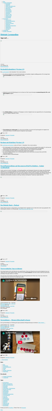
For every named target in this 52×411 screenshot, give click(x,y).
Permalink (12, 135)
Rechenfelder (8, 17)
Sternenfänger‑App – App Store (7, 328)
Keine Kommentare (4, 66)
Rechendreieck (9, 10)
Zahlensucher (8, 28)
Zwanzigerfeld (8, 11)
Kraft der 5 (5, 402)
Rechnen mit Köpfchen (10, 21)
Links (4, 369)
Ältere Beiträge (4, 359)
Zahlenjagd (8, 24)
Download (3, 304)
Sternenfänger (8, 19)
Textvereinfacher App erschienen (11, 268)
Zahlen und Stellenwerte (10, 6)
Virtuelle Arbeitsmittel (7, 2)
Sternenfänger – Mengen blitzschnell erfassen (15, 320)
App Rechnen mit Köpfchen (8, 145)
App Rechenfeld (5, 72)
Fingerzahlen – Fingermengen (9, 388)
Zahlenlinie (8, 13)
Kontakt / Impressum (7, 31)
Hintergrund (5, 365)
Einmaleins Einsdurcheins (11, 25)
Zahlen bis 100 (9, 15)
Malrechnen (8, 8)
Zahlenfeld (8, 5)
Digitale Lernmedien (9, 34)
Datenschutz (5, 371)
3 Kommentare (3, 265)
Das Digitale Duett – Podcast (10, 205)
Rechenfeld (8, 3)
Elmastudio (23, 407)
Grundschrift (5, 30)
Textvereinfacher (9, 7)
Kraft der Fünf (8, 14)
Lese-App (8, 29)
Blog (4, 1)
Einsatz (4, 368)
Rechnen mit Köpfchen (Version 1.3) (12, 142)
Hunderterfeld (8, 16)
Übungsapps (5, 18)
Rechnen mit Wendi (10, 23)
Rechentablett (8, 9)
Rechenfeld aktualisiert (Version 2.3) (12, 69)
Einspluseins (8, 26)
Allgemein (7, 135)
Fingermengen (8, 22)
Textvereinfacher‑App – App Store (7, 306)
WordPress (11, 407)
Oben (2, 409)
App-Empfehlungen (7, 367)
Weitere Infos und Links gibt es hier (26, 209)
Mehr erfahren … (41, 322)
